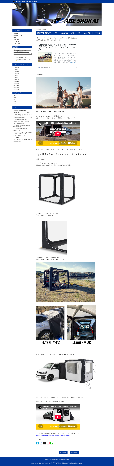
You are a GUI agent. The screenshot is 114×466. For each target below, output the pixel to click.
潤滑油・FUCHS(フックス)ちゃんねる (23, 121)
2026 (15, 96)
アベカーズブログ (18, 137)
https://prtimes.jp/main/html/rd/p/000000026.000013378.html (53, 435)
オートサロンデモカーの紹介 (20, 57)
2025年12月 (16, 69)
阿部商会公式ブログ (31, 1)
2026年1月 (16, 67)
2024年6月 (16, 79)
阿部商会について (18, 35)
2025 (15, 97)
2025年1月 (16, 73)
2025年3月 (16, 71)
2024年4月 (16, 81)
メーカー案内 (17, 41)
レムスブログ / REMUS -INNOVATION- (23, 139)
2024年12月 (16, 75)
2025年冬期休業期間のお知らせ (21, 52)
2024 (15, 99)
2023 (15, 101)
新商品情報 (16, 39)
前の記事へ (63, 452)
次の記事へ (74, 452)
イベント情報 (17, 43)
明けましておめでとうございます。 (22, 50)
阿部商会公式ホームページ (20, 110)
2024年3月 (16, 83)
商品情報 (16, 33)
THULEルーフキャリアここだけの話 (22, 112)
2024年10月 (16, 77)
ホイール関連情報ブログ (19, 123)
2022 (15, 103)
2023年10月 (16, 89)
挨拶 (15, 37)
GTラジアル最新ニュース (20, 135)
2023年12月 (16, 87)
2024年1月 (16, 85)
